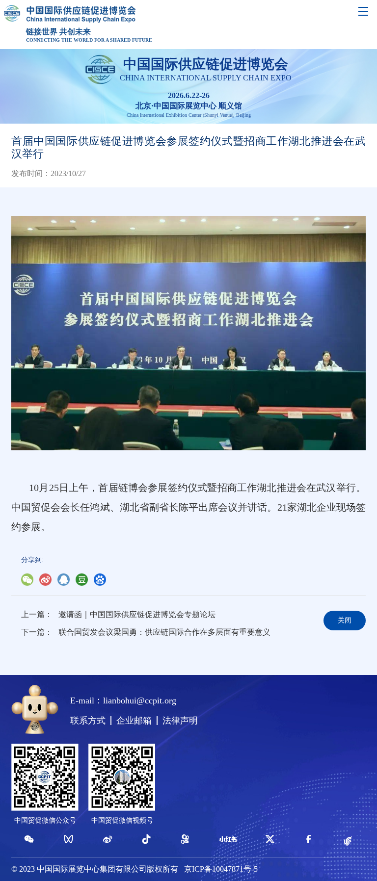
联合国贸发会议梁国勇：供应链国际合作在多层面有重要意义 (164, 632)
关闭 (344, 620)
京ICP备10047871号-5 (221, 869)
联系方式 (88, 720)
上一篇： (37, 614)
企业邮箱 (134, 720)
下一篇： (37, 632)
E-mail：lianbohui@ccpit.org (123, 700)
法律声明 (180, 720)
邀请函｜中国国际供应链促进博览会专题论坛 (136, 614)
